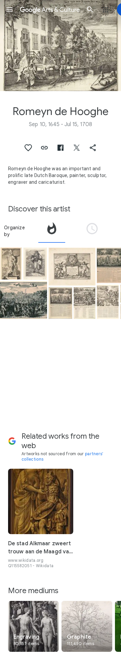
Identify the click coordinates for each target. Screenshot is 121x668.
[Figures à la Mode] (35, 264)
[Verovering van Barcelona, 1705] (108, 302)
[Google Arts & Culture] (50, 9)
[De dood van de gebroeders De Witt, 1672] (23, 300)
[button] (9, 9)
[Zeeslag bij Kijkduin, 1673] (60, 303)
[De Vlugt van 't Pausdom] (84, 303)
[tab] (51, 231)
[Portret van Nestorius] (11, 264)
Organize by (14, 231)
